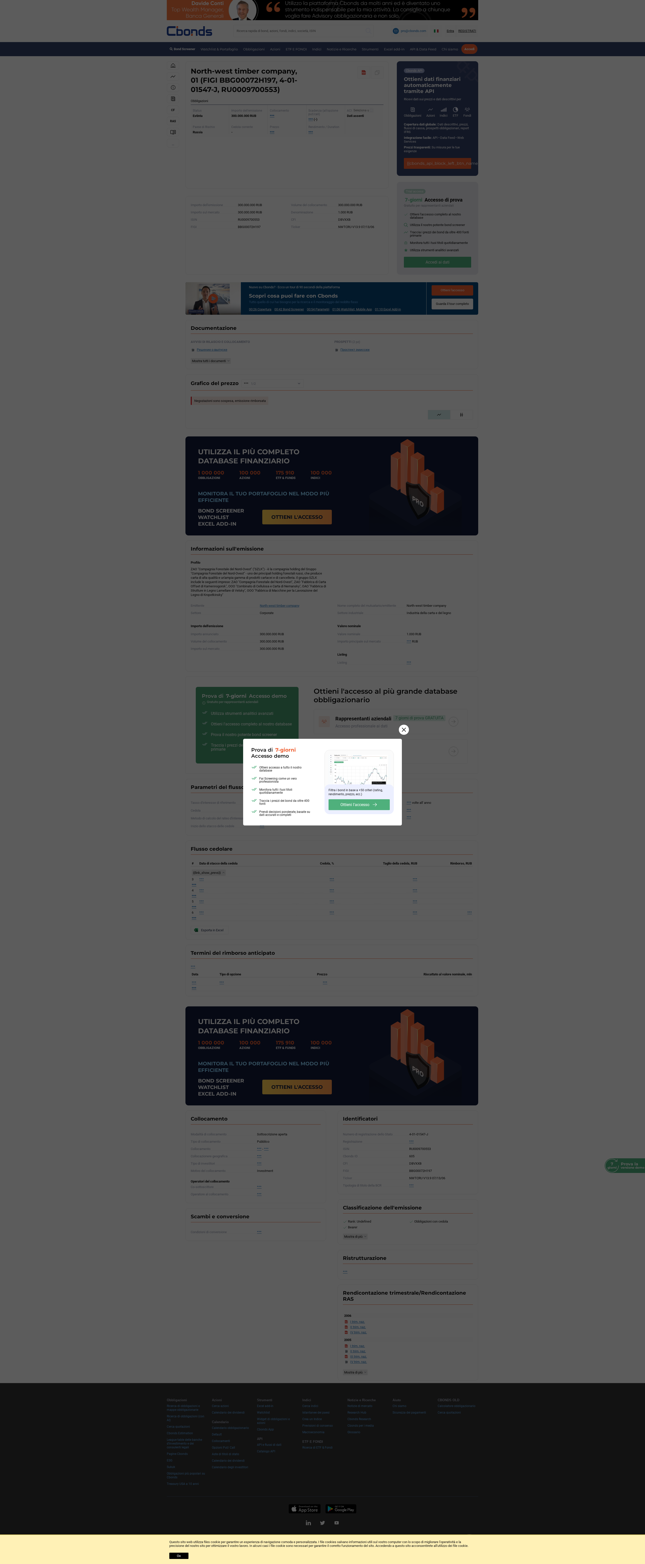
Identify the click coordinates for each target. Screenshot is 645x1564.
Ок (179, 1556)
